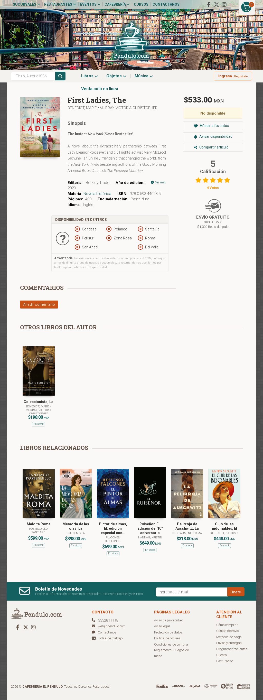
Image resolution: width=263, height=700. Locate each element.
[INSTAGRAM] (224, 4)
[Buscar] (60, 76)
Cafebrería (116, 4)
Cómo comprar (227, 625)
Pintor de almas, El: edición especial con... (113, 528)
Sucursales (25, 4)
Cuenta (221, 655)
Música (142, 75)
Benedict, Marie (83, 108)
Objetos (114, 75)
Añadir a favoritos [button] (214, 126)
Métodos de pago (228, 637)
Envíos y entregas (229, 643)
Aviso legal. (162, 626)
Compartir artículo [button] (214, 147)
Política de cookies (167, 638)
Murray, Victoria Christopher (128, 108)
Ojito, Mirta (76, 533)
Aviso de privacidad (168, 620)
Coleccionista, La (38, 402)
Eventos (88, 4)
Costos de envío (227, 631)
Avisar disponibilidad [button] (215, 136)
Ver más (160, 182)
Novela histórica (97, 193)
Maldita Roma (39, 524)
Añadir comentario (39, 304)
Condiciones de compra (171, 644)
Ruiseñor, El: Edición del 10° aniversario (150, 528)
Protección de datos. (168, 632)
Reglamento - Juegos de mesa (171, 653)
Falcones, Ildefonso (112, 539)
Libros (88, 75)
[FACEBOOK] (209, 4)
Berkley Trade (97, 182)
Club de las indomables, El (224, 526)
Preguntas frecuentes (231, 649)
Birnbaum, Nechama (187, 533)
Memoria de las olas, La (75, 526)
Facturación (224, 661)
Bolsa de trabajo (110, 638)
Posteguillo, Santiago (38, 530)
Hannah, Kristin (150, 537)
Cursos (141, 4)
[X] (216, 4)
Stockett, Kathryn (224, 533)
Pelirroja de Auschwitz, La (187, 526)
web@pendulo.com (112, 626)
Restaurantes (58, 4)
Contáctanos (166, 4)
